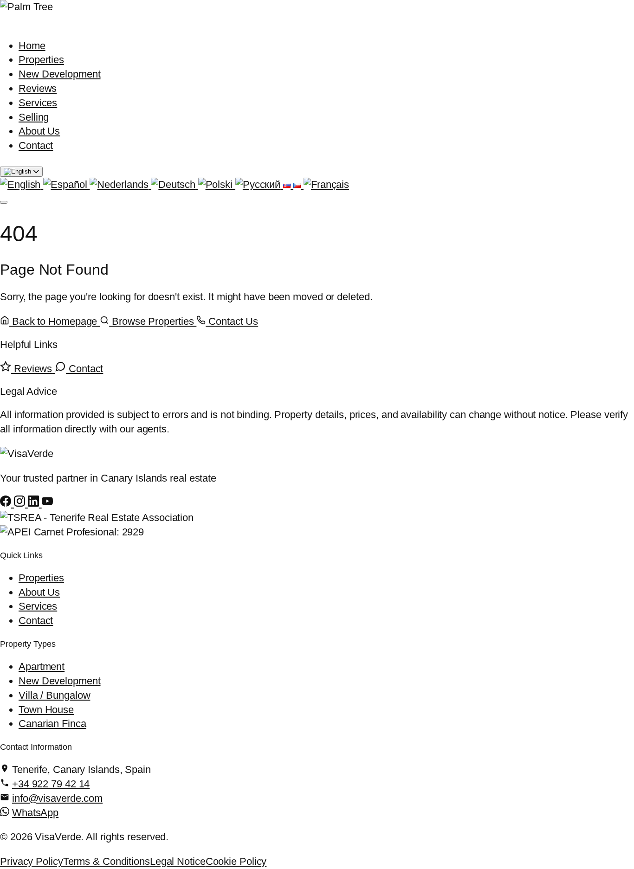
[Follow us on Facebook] (7, 503)
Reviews (38, 88)
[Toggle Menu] (3, 202)
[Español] (66, 184)
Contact (36, 145)
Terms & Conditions (106, 861)
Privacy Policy (31, 861)
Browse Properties (152, 321)
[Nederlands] (120, 184)
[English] (21, 184)
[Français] (326, 184)
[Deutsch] (174, 184)
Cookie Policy (236, 861)
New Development (60, 74)
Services (38, 103)
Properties (41, 59)
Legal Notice (178, 861)
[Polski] (216, 184)
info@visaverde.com (57, 798)
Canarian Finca (52, 723)
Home (32, 45)
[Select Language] (21, 172)
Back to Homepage (54, 321)
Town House (46, 709)
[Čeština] (298, 184)
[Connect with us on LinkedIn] (35, 503)
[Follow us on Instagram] (21, 503)
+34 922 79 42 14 (51, 784)
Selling (34, 117)
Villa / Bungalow (54, 695)
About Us (39, 131)
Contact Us (232, 321)
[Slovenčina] (288, 184)
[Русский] (259, 184)
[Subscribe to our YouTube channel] (47, 503)
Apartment (42, 666)
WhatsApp (35, 812)
